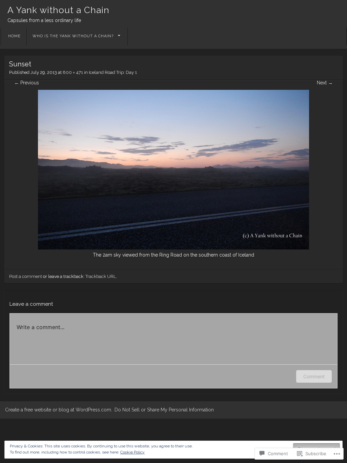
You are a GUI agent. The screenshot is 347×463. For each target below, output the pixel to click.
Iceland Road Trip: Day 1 (113, 72)
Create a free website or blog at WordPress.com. (58, 409)
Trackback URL (100, 276)
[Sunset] (173, 247)
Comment (314, 376)
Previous (26, 82)
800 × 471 (73, 72)
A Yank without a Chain (58, 10)
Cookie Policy (132, 452)
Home (14, 36)
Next (325, 82)
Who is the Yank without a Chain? (73, 36)
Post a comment (25, 276)
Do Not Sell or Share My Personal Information (164, 409)
